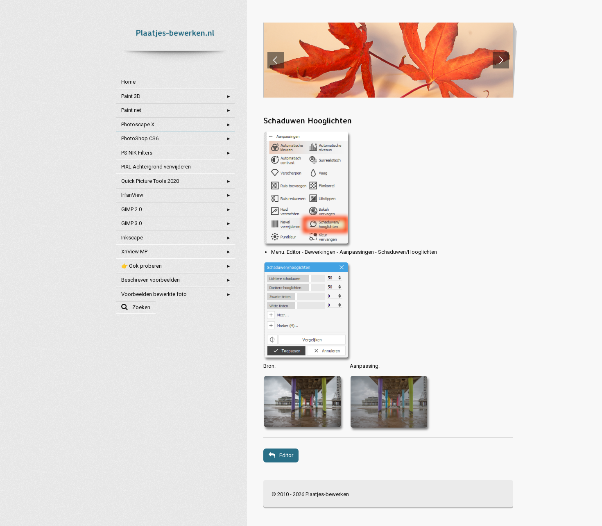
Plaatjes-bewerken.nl (175, 32)
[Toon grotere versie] (305, 187)
